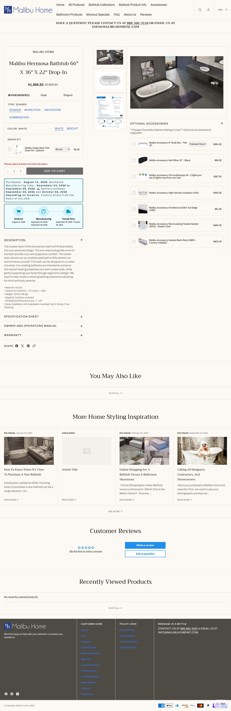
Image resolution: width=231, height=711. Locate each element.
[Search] (199, 9)
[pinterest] (28, 346)
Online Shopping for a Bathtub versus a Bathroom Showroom (138, 474)
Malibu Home (22, 705)
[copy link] (34, 346)
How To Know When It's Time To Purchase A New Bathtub (24, 472)
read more (10, 500)
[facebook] (16, 346)
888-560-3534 (189, 628)
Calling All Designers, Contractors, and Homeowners (191, 474)
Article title (69, 469)
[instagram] (18, 694)
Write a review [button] (145, 545)
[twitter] (22, 346)
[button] (208, 9)
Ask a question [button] (145, 553)
